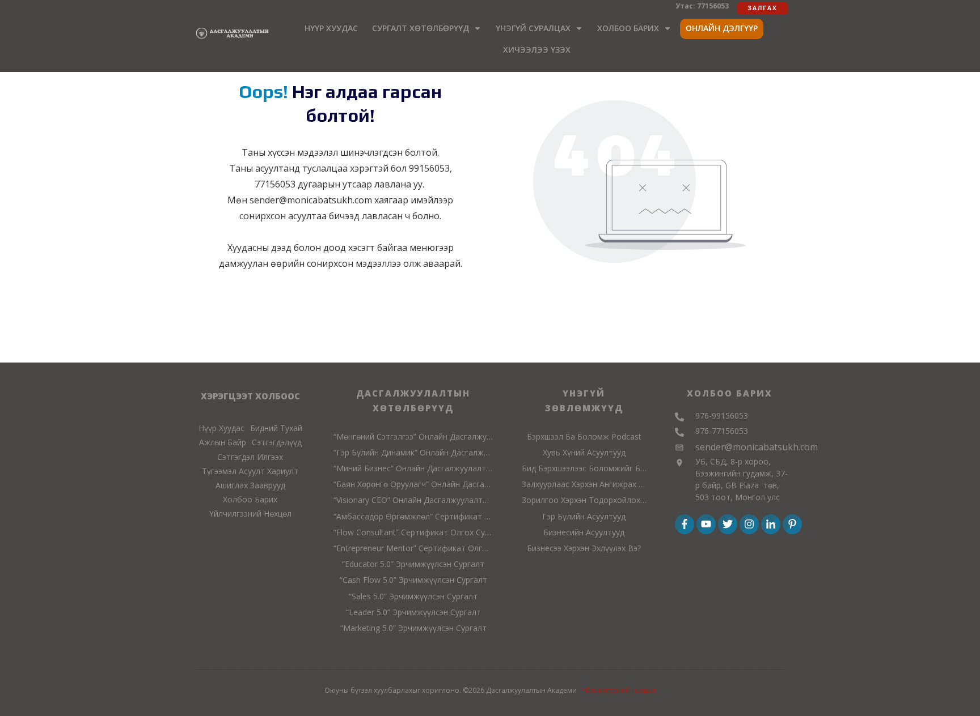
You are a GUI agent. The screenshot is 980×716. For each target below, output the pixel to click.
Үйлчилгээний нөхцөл (619, 690)
